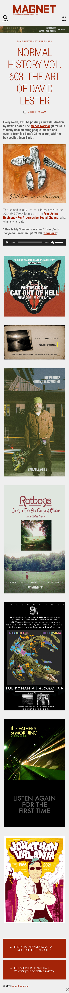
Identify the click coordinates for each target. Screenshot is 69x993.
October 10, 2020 (37, 111)
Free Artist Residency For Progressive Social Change (30, 215)
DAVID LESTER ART (27, 41)
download (50, 233)
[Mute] (52, 242)
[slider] (59, 242)
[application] (34, 242)
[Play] (7, 242)
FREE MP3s (45, 41)
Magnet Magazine (20, 986)
